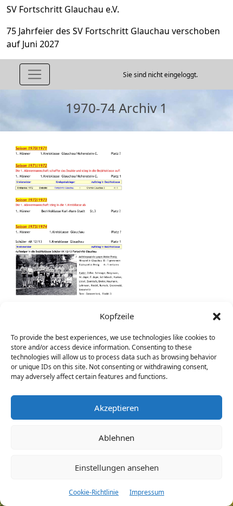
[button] (216, 316)
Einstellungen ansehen (117, 467)
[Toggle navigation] (35, 74)
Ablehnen (116, 437)
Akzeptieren (116, 407)
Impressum (147, 492)
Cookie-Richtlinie (94, 492)
